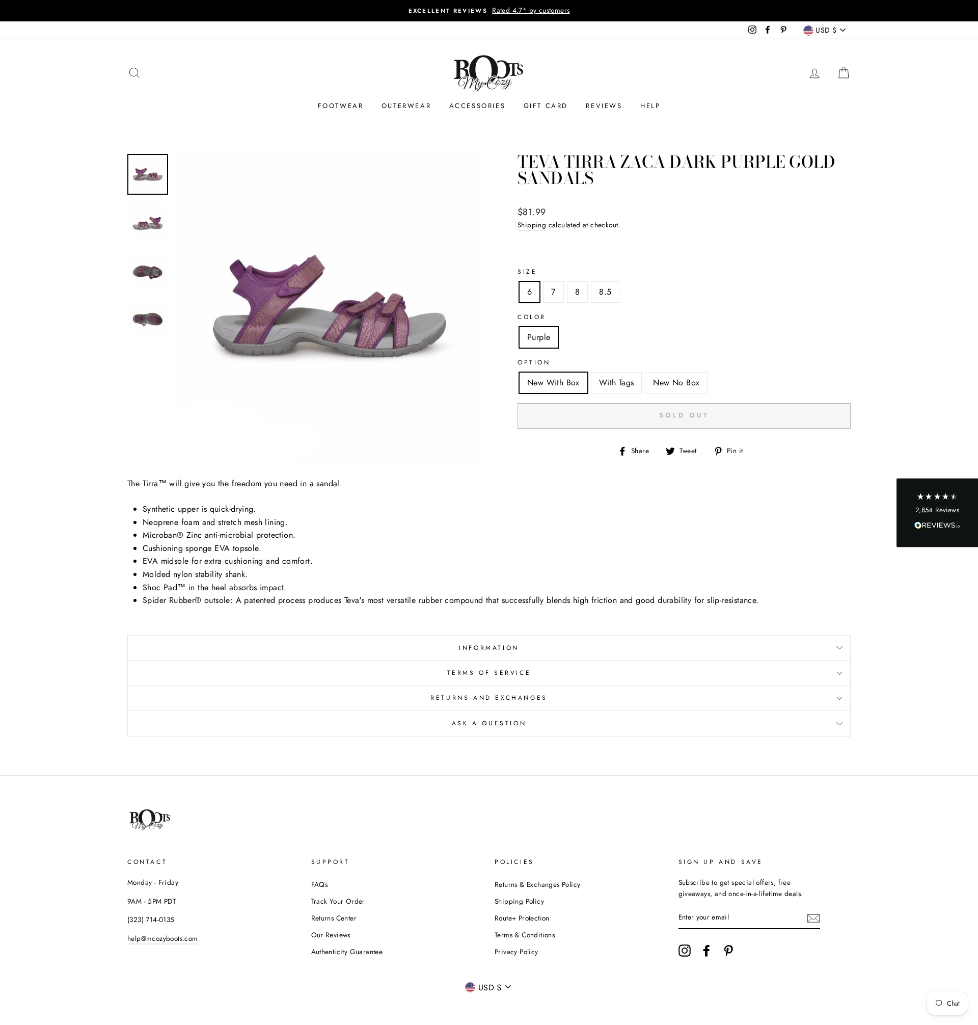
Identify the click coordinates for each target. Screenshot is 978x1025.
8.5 (605, 292)
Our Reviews (330, 935)
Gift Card (546, 106)
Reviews (604, 106)
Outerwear (406, 106)
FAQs (319, 884)
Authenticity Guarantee (347, 952)
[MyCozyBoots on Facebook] (706, 950)
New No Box (676, 382)
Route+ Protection (522, 918)
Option (534, 362)
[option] (489, 10)
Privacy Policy (516, 952)
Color (532, 317)
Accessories (477, 106)
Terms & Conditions (525, 935)
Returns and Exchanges (489, 697)
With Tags (616, 382)
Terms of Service (489, 672)
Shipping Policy (519, 901)
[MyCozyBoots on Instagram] (684, 950)
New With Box (553, 382)
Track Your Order (338, 901)
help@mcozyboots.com (162, 938)
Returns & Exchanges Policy (537, 884)
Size (527, 271)
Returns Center (334, 918)
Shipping (532, 225)
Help (650, 106)
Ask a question (489, 723)
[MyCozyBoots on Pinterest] (728, 950)
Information (489, 647)
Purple (538, 337)
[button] (937, 512)
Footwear (341, 106)
